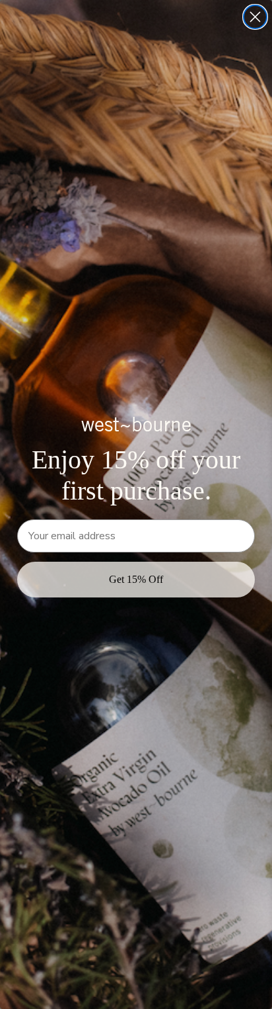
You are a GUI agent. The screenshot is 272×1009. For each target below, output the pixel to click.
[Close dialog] (255, 16)
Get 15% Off (136, 579)
